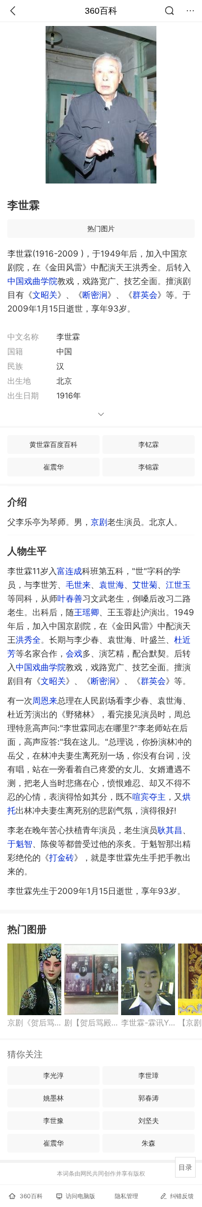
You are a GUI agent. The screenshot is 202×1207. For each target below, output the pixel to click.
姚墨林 (53, 1098)
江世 (178, 585)
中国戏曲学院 (32, 281)
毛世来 (78, 585)
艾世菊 (144, 585)
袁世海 (111, 585)
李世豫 (53, 1120)
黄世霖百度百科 (53, 444)
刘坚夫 (148, 1120)
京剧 (99, 522)
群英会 (144, 295)
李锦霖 (148, 467)
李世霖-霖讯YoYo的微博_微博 (148, 1022)
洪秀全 (28, 640)
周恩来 (44, 701)
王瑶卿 (86, 612)
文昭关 (44, 295)
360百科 (101, 11)
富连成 (69, 571)
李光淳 (53, 1075)
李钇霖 (148, 444)
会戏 (74, 653)
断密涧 (94, 295)
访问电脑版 (80, 1196)
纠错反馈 (182, 1196)
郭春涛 (148, 1098)
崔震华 (53, 467)
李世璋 (148, 1075)
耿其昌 (169, 830)
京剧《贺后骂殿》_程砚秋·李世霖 (34, 1022)
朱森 (148, 1143)
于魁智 (19, 844)
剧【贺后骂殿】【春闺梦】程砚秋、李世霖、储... (91, 1022)
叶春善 (69, 599)
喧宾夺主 (149, 797)
